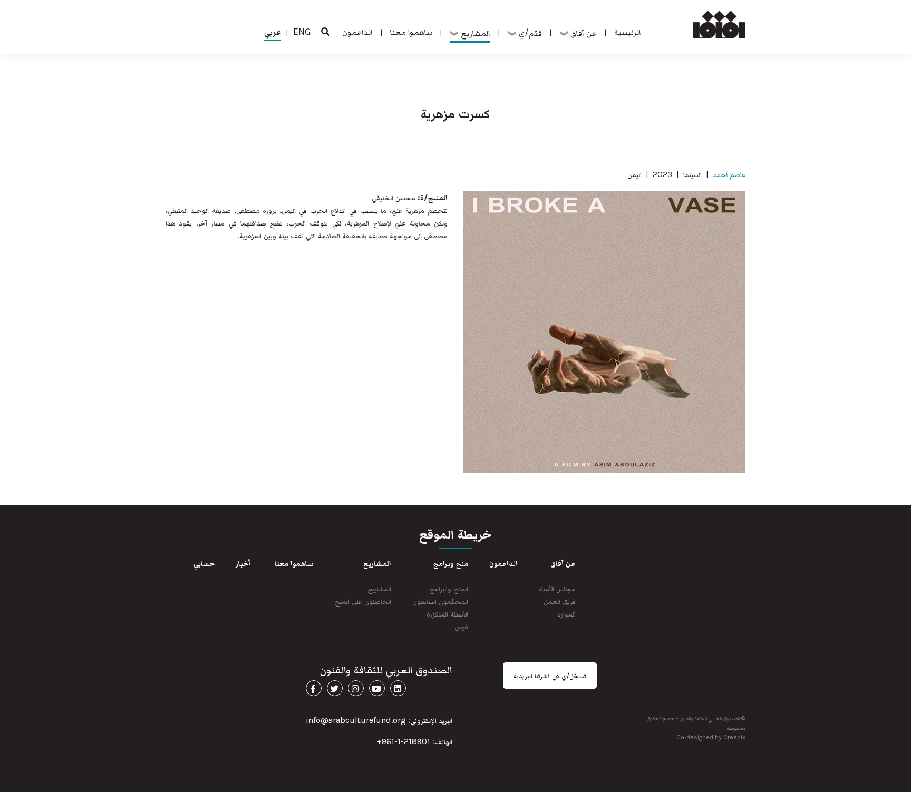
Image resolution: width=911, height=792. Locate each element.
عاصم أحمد (729, 174)
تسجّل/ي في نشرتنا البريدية (549, 675)
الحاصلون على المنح (363, 601)
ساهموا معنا (411, 31)
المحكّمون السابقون (440, 601)
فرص (461, 626)
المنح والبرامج (448, 588)
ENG (302, 31)
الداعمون (357, 31)
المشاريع (379, 588)
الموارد (566, 614)
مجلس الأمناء (557, 588)
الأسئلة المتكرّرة (447, 614)
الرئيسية (627, 31)
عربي (272, 31)
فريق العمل (560, 601)
